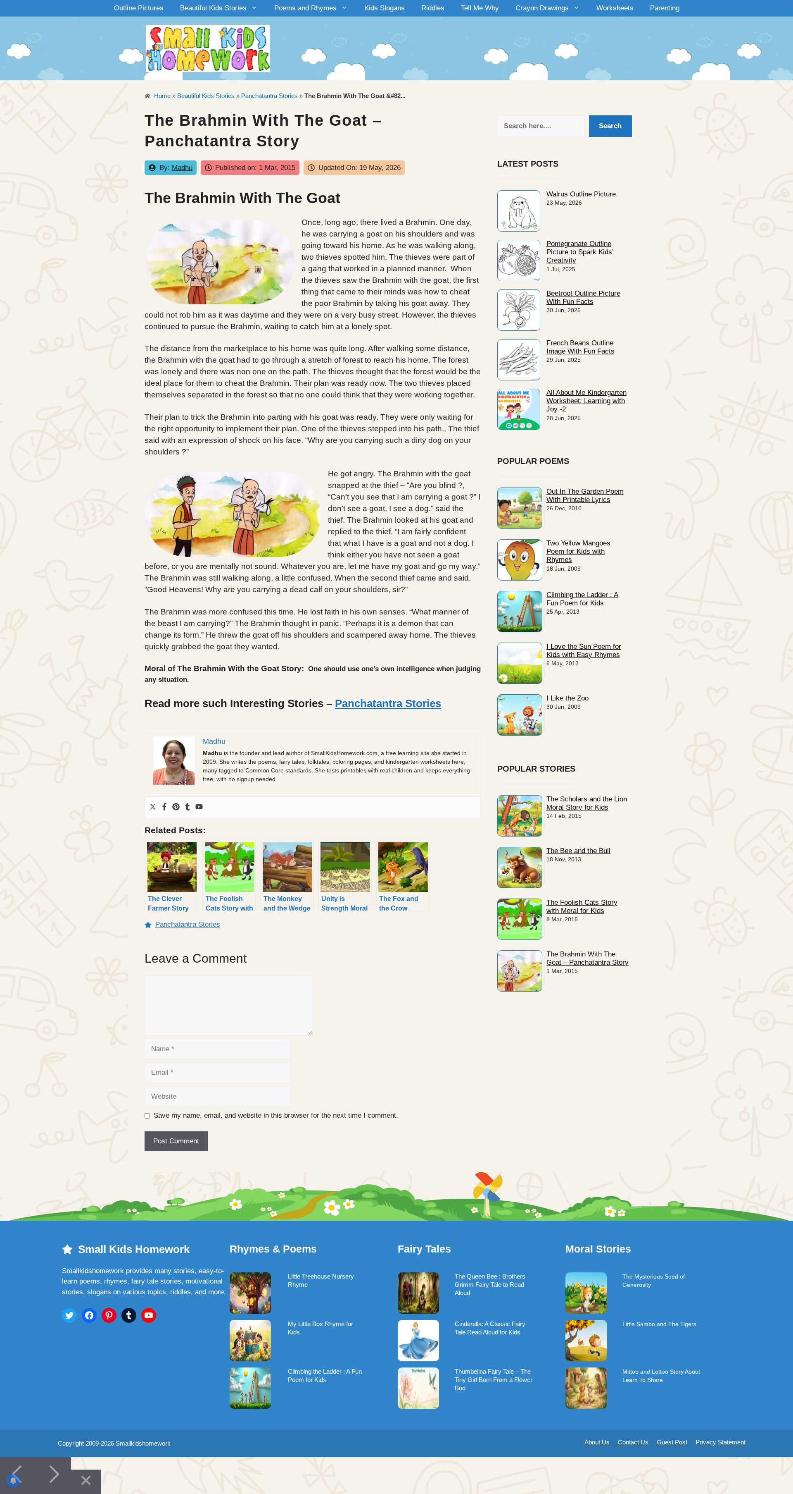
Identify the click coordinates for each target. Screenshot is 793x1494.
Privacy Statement (721, 1442)
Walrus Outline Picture (581, 194)
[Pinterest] (176, 807)
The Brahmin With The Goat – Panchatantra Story (587, 958)
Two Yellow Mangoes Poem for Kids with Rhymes (578, 551)
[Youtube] (199, 807)
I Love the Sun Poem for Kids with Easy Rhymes (583, 651)
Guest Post (672, 1442)
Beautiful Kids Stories (213, 8)
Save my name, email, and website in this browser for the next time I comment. (276, 1115)
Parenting (664, 8)
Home (161, 95)
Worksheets (615, 8)
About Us (597, 1442)
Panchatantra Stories (269, 95)
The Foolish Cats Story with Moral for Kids (581, 907)
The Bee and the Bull (578, 851)
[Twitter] (153, 807)
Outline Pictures (139, 8)
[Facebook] (164, 807)
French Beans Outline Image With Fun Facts (580, 347)
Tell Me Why (480, 8)
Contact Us (633, 1442)
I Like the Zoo (567, 698)
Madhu (182, 168)
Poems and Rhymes (305, 8)
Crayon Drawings (542, 8)
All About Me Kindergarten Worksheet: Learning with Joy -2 (586, 401)
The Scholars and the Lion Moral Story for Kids (586, 803)
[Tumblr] (187, 807)
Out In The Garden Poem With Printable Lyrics (585, 496)
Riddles (432, 8)
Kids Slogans (384, 8)
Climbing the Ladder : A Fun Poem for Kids (582, 599)
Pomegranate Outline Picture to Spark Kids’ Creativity (580, 252)
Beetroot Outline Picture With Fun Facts (583, 297)
